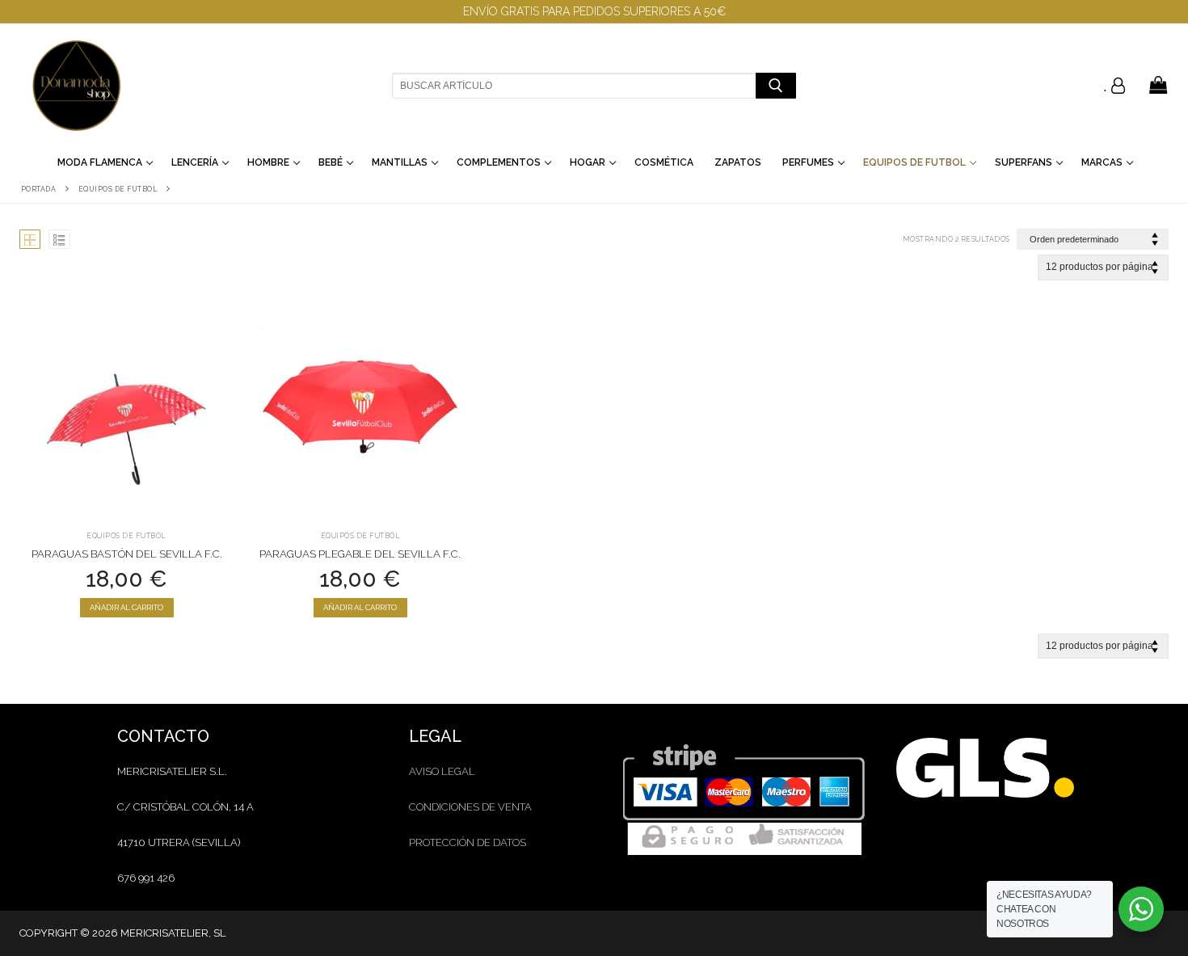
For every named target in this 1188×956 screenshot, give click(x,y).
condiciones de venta (470, 807)
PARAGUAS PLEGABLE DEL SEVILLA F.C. (360, 554)
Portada (39, 189)
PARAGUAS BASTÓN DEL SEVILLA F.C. (127, 554)
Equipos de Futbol (118, 189)
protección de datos (467, 842)
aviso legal (442, 771)
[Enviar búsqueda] (775, 85)
